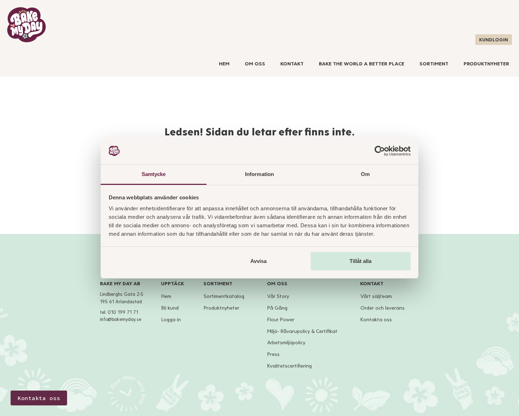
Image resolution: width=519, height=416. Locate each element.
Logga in (171, 319)
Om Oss (255, 63)
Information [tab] (259, 174)
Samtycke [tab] (154, 174)
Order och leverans (382, 308)
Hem (224, 63)
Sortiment (433, 63)
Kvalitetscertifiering (289, 366)
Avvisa (258, 261)
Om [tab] (365, 174)
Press (273, 354)
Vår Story (278, 296)
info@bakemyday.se (120, 319)
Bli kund (170, 308)
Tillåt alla (360, 261)
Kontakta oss (376, 319)
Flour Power (280, 319)
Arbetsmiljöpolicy (286, 342)
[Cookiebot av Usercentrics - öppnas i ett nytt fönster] (380, 151)
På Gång (277, 308)
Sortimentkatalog (224, 296)
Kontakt (292, 63)
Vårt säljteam (376, 296)
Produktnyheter (486, 63)
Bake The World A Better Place (361, 63)
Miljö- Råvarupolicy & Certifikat (302, 331)
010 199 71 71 (123, 312)
